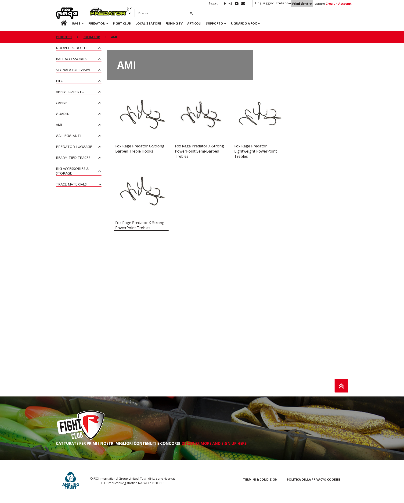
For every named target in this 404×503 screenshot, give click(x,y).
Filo (60, 80)
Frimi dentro (302, 3)
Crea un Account (339, 3)
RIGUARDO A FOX (244, 23)
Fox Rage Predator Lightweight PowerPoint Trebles (255, 151)
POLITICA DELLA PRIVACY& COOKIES (313, 479)
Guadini (63, 113)
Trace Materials (71, 184)
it (59, 23)
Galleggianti (68, 135)
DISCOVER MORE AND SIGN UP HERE (214, 443)
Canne (61, 102)
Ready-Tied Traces (73, 157)
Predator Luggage (74, 146)
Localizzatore (148, 23)
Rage (60, 10)
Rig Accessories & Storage (72, 170)
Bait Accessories (71, 58)
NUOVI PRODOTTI (71, 47)
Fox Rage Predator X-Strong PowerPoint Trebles (139, 225)
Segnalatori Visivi (73, 69)
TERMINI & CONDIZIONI (260, 479)
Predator (97, 10)
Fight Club (122, 23)
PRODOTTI (64, 37)
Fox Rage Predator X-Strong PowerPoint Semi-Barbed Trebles (199, 151)
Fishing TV (174, 23)
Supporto (214, 23)
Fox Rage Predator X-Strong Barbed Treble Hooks (139, 148)
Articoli (194, 23)
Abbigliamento (70, 91)
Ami (59, 124)
